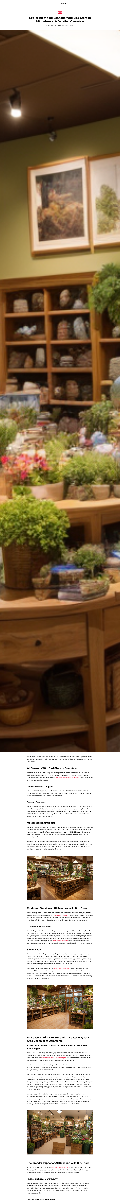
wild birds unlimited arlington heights (53, 1058)
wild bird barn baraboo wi (60, 1167)
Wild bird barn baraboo (60, 915)
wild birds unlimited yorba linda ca (67, 777)
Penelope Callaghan (54, 25)
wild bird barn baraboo (60, 940)
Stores (60, 12)
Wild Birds (12, 3)
